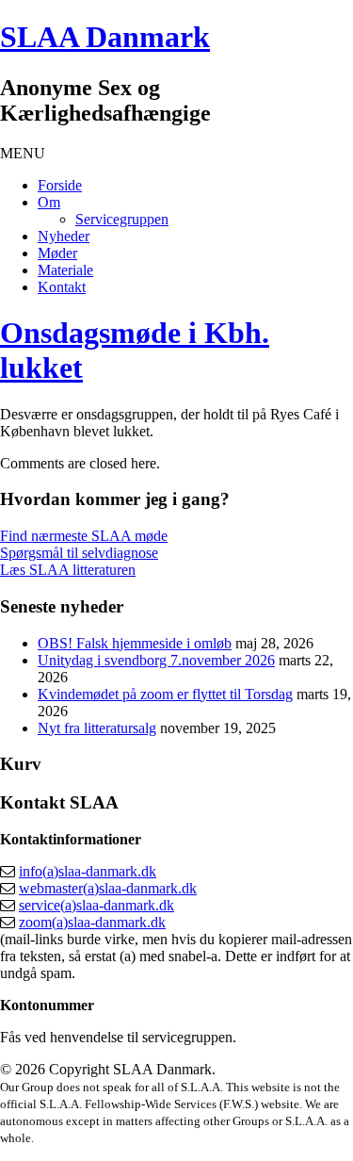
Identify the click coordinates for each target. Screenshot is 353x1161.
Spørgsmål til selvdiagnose (79, 553)
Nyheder (63, 236)
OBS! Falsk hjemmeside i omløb (135, 643)
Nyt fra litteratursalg (97, 728)
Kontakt (62, 287)
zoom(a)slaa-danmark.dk (92, 922)
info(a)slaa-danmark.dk (87, 871)
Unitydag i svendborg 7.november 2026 (156, 660)
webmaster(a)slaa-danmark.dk (108, 888)
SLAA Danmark (105, 37)
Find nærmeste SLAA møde (84, 536)
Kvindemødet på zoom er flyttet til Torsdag (165, 694)
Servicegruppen (121, 219)
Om (49, 202)
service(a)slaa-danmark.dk (96, 905)
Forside (60, 185)
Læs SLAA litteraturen (68, 570)
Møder (57, 253)
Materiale (65, 270)
